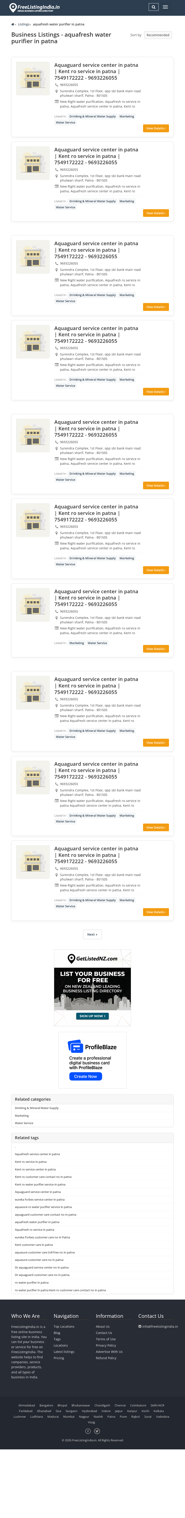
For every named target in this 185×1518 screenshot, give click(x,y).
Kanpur (132, 1411)
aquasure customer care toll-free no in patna (45, 1252)
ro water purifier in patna (32, 1282)
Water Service (65, 122)
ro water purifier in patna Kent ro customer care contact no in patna (60, 1290)
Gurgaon (71, 1411)
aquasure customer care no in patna (39, 1260)
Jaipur (119, 1411)
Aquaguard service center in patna (38, 1192)
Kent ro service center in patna (35, 1169)
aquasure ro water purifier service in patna (43, 1207)
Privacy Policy (106, 1345)
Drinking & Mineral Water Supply (92, 116)
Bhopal (62, 1405)
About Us (103, 1326)
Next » (92, 934)
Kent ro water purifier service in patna (40, 1184)
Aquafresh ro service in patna (34, 1230)
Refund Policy (106, 1358)
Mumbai (68, 1417)
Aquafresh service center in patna (37, 1154)
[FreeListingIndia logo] (35, 7)
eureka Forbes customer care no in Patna (42, 1237)
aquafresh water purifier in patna (37, 1222)
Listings (24, 24)
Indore (106, 1411)
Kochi (145, 1411)
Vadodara (162, 1417)
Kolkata (159, 1411)
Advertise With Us (109, 1352)
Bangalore (46, 1405)
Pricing (59, 1358)
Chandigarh (102, 1405)
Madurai (53, 1417)
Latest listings (64, 1352)
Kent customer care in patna (34, 1245)
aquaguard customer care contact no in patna (45, 1215)
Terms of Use (106, 1339)
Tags (57, 1339)
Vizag (91, 1422)
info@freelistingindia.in (160, 1326)
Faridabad (25, 1411)
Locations (61, 1345)
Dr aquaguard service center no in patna (42, 1267)
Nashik (98, 1417)
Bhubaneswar (81, 1405)
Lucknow (20, 1417)
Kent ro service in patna (30, 1162)
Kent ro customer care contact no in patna (43, 1177)
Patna (111, 1417)
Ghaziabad (44, 1411)
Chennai (120, 1405)
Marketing (127, 116)
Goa (58, 1411)
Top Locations (64, 1326)
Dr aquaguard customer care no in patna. (42, 1275)
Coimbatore (138, 1405)
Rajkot (135, 1417)
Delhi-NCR (157, 1405)
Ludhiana (36, 1417)
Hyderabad (89, 1411)
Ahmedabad (26, 1405)
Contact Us (104, 1333)
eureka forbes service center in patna (40, 1199)
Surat (148, 1417)
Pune (123, 1417)
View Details (155, 128)
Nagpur (84, 1417)
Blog (57, 1333)
